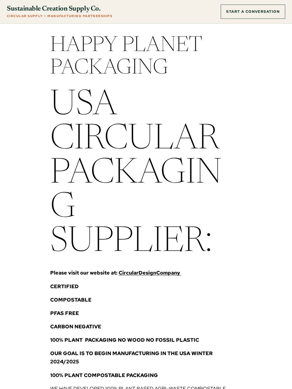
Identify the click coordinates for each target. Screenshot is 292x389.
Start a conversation (253, 11)
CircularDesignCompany (150, 272)
